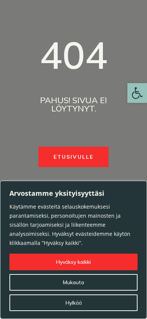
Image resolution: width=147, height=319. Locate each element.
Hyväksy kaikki (73, 262)
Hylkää (74, 302)
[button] (137, 93)
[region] (73, 250)
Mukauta (73, 282)
